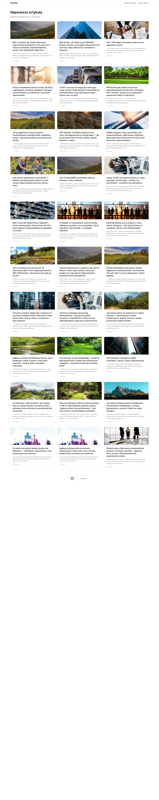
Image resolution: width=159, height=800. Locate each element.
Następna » (83, 478)
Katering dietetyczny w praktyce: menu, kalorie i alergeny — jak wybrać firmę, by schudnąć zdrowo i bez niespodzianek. (124, 225)
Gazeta (14, 3)
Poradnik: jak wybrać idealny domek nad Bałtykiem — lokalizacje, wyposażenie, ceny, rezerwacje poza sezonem (32, 451)
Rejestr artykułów (130, 3)
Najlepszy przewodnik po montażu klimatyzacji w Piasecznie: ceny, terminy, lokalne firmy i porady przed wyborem (77, 451)
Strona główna (143, 3)
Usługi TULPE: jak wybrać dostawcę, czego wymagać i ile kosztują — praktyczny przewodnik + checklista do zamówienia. (125, 180)
